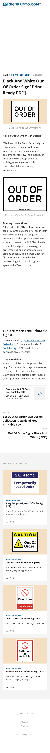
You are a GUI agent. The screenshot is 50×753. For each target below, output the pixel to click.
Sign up (25, 722)
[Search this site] (40, 4)
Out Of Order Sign (21, 75)
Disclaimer (25, 726)
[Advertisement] (25, 35)
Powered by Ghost (25, 734)
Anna (7, 75)
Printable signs (10, 348)
